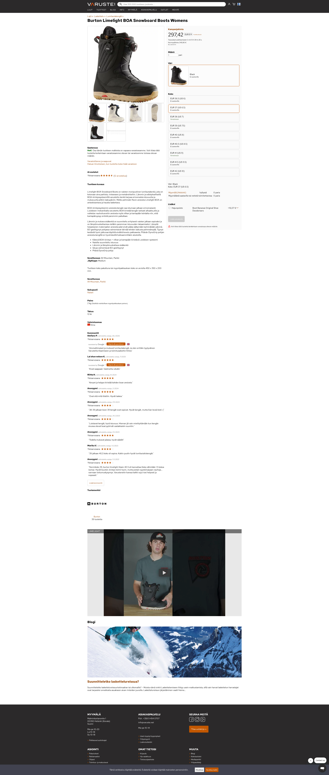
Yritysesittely (196, 762)
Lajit (90, 10)
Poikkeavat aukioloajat (98, 740)
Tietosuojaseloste (147, 759)
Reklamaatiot (94, 756)
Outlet (164, 10)
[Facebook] (191, 719)
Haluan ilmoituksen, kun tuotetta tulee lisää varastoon (112, 164)
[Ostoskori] (233, 4)
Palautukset (94, 753)
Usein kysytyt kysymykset (150, 736)
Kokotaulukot (196, 756)
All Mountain (93, 281)
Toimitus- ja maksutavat (98, 762)
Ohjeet (92, 759)
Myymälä (132, 10)
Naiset (90, 292)
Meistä (175, 10)
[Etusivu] (101, 4)
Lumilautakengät (115, 16)
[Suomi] (239, 4)
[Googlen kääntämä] (96, 344)
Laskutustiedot (146, 742)
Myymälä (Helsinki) (177, 192)
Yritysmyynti (145, 739)
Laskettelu (99, 16)
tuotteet (101, 10)
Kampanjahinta (176, 29)
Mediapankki (196, 759)
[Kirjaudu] (229, 4)
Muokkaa (199, 770)
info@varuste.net (146, 722)
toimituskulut (198, 34)
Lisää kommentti (95, 483)
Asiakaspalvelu (149, 10)
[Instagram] (197, 719)
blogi (113, 10)
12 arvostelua (120, 175)
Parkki (103, 281)
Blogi (193, 753)
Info (122, 10)
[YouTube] (202, 719)
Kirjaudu (143, 753)
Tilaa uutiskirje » (198, 729)
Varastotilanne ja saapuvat (99, 161)
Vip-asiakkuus (145, 756)
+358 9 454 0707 (151, 718)
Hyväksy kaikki (211, 770)
